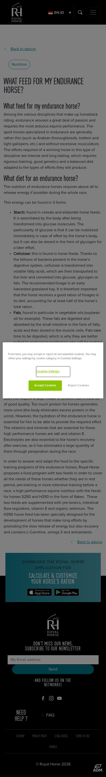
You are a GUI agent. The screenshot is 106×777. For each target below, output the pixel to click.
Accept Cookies (45, 385)
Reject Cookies (78, 385)
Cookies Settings (48, 371)
